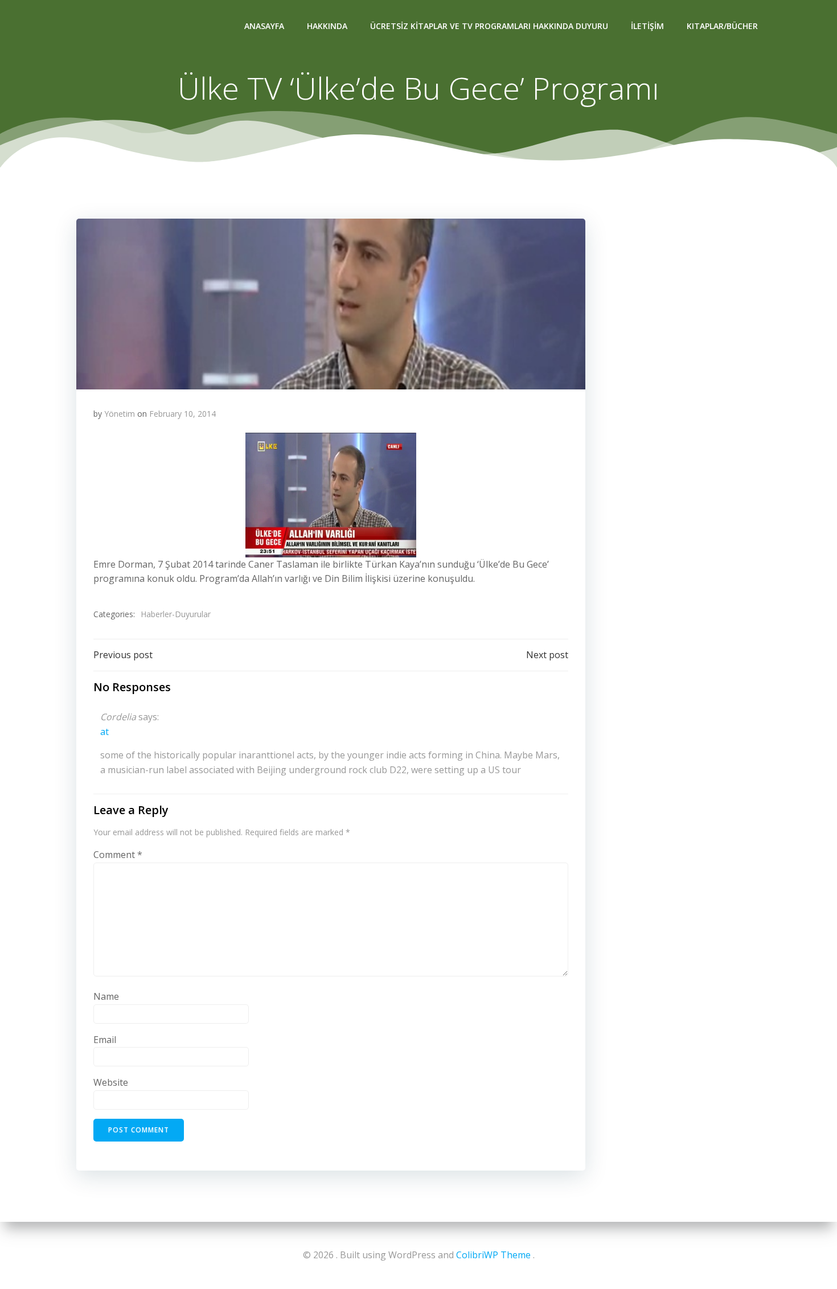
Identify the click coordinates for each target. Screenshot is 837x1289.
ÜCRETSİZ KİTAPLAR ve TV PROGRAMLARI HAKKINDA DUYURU (489, 25)
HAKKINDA (327, 25)
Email (104, 1039)
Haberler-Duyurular (176, 614)
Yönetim (119, 413)
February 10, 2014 (182, 413)
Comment (117, 854)
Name (106, 996)
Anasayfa (264, 25)
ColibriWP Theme (493, 1255)
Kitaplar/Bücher (722, 25)
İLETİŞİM (647, 25)
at (104, 731)
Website (110, 1082)
